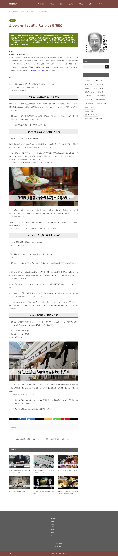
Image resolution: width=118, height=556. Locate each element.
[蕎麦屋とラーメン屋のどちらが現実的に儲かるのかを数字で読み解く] (68, 482)
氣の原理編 (41, 4)
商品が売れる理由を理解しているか (67, 470)
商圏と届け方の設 (89, 92)
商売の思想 (88, 95)
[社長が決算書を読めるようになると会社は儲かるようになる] (44, 461)
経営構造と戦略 (89, 111)
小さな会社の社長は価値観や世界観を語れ (44, 492)
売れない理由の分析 (100, 95)
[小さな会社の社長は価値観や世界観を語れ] (44, 482)
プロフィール (102, 4)
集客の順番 (99, 118)
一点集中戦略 (99, 84)
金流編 (81, 4)
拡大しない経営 (89, 103)
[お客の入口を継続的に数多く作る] (19, 482)
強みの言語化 (88, 99)
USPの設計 (88, 80)
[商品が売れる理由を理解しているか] (68, 461)
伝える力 (87, 88)
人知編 (71, 4)
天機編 (52, 4)
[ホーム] (9, 8)
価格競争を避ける (98, 88)
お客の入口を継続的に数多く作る (18, 491)
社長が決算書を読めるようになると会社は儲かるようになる (44, 471)
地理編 (61, 4)
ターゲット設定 (99, 80)
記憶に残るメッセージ (91, 115)
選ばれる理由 (88, 118)
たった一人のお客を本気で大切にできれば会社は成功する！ (19, 471)
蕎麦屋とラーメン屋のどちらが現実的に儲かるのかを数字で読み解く (68, 492)
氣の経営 (13, 4)
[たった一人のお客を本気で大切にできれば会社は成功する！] (19, 461)
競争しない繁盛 (101, 103)
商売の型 (100, 92)
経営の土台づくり (89, 107)
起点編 (90, 4)
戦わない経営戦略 (101, 99)
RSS (10, 553)
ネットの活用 (88, 84)
